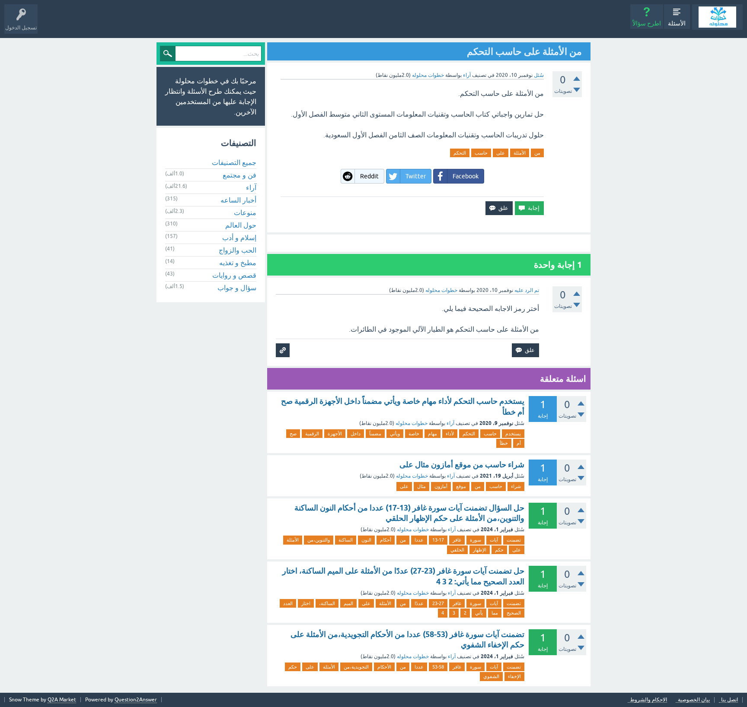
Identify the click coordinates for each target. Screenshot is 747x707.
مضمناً (375, 433)
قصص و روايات (234, 275)
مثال (421, 486)
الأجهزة (335, 433)
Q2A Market (62, 700)
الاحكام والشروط (648, 700)
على (500, 152)
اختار (305, 603)
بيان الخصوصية (694, 700)
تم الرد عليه (526, 290)
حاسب (481, 152)
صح (293, 433)
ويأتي (395, 433)
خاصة (414, 433)
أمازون (440, 486)
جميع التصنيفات (234, 162)
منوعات (245, 212)
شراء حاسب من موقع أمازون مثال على (461, 464)
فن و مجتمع (239, 175)
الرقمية (312, 433)
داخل (356, 433)
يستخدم (513, 433)
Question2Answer (136, 700)
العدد (288, 603)
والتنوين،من (318, 539)
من (537, 152)
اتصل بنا (729, 700)
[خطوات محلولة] (717, 17)
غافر (457, 539)
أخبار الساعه (238, 200)
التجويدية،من (356, 666)
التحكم (459, 152)
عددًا (419, 603)
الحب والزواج (237, 250)
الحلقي (457, 549)
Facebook (466, 176)
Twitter (415, 176)
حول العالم (240, 225)
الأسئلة (677, 23)
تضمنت (514, 539)
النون (366, 539)
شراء (516, 486)
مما (495, 612)
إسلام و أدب (239, 237)
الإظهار (479, 549)
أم (519, 443)
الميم (348, 603)
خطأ (504, 443)
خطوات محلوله (412, 423)
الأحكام (384, 666)
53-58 (438, 666)
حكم (499, 549)
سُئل (539, 75)
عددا (419, 539)
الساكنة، (327, 603)
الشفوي (491, 676)
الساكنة (345, 539)
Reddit (369, 176)
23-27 (438, 603)
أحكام (385, 539)
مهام (432, 433)
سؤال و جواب (236, 288)
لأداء (450, 433)
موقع (461, 486)
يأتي (479, 612)
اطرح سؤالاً (646, 23)
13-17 (438, 539)
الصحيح (514, 612)
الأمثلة (520, 152)
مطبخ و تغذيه (237, 262)
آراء (467, 75)
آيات (494, 539)
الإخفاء (514, 676)
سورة (475, 539)
